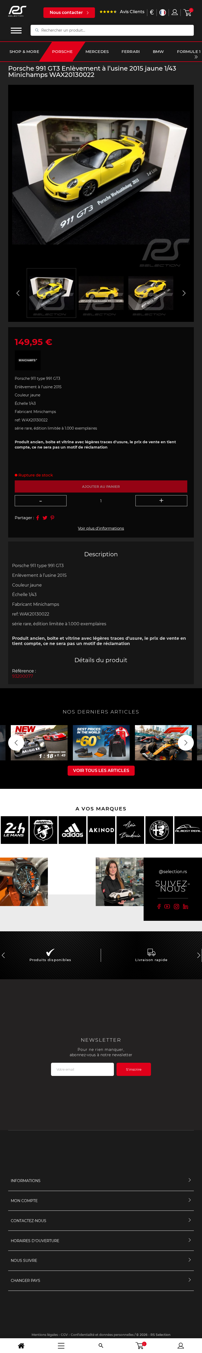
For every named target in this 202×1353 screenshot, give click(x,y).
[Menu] (61, 1345)
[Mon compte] (181, 1345)
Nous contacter (66, 12)
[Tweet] (45, 517)
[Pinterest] (52, 517)
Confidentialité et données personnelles (102, 1335)
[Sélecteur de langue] (162, 12)
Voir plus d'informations (101, 528)
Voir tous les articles (101, 770)
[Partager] (37, 517)
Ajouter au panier (101, 486)
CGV (64, 1335)
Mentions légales (45, 1335)
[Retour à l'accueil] (21, 1345)
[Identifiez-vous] (174, 12)
